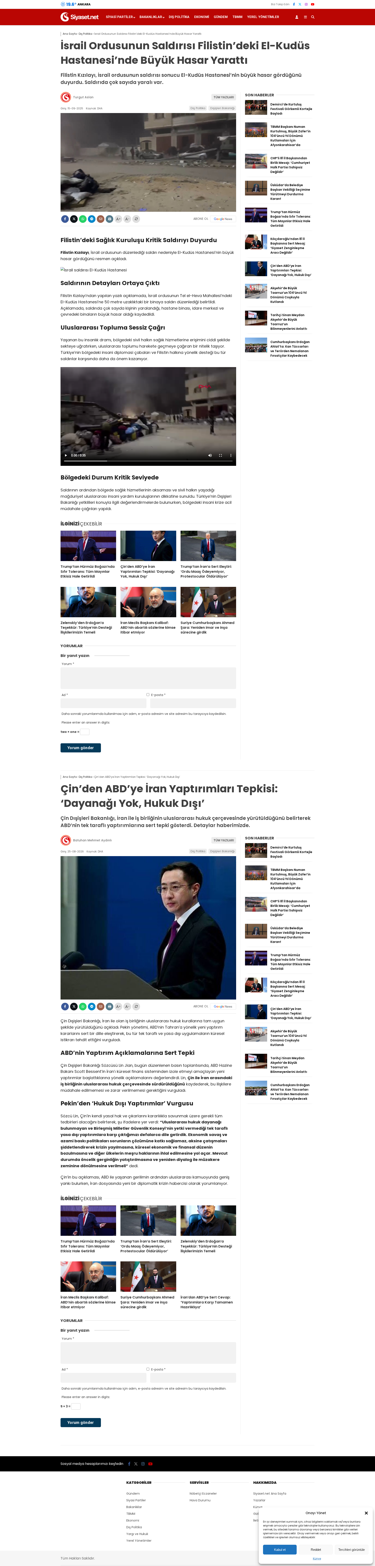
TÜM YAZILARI (224, 97)
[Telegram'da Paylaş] (91, 219)
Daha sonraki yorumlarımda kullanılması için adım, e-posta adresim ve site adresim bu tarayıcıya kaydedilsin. (144, 714)
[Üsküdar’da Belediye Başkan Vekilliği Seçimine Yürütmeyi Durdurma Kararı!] (256, 194)
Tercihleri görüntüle (351, 1549)
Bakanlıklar (151, 17)
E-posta (158, 695)
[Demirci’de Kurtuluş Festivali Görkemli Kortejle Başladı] (256, 114)
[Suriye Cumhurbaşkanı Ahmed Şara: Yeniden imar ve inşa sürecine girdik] (208, 602)
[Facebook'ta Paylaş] (65, 219)
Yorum (68, 664)
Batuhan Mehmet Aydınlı (92, 840)
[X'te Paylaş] (74, 219)
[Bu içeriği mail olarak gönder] (100, 219)
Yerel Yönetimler (263, 17)
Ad (65, 695)
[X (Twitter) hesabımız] (299, 4)
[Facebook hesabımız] (294, 4)
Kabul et (280, 1549)
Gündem (221, 17)
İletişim (258, 1520)
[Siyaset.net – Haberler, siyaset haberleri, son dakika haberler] (80, 20)
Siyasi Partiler (119, 17)
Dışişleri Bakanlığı (222, 108)
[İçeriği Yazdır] (109, 219)
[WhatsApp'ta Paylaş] (83, 219)
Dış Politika (179, 17)
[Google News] (223, 219)
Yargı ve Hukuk (137, 1534)
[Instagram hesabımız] (306, 4)
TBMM (237, 17)
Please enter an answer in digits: (86, 722)
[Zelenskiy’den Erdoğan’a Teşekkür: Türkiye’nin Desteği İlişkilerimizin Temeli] (88, 602)
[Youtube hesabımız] (312, 4)
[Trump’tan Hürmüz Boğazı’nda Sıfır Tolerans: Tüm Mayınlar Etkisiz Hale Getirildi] (88, 546)
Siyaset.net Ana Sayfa (269, 1493)
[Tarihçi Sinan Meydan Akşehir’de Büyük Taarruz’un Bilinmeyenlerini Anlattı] (256, 324)
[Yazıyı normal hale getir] (136, 219)
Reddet (316, 1549)
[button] (366, 1513)
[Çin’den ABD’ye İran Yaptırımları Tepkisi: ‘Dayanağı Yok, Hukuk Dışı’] (148, 546)
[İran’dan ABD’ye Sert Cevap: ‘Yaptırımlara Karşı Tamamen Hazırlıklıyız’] (208, 1276)
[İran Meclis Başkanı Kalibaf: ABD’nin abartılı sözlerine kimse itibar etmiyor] (148, 602)
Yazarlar (259, 1500)
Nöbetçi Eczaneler (203, 1493)
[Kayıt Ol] (297, 17)
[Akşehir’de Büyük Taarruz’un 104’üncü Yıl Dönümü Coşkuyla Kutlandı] (256, 297)
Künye (317, 1558)
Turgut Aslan (83, 97)
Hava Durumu (200, 1500)
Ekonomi (201, 17)
